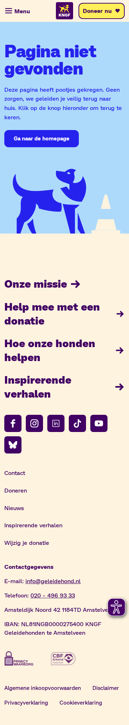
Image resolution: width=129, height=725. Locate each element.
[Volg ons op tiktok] (77, 423)
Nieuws (14, 507)
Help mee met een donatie (52, 313)
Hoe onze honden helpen (49, 350)
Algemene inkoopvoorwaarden (42, 688)
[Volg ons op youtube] (99, 423)
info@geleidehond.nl (53, 580)
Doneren (15, 490)
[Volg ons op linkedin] (55, 423)
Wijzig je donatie (26, 542)
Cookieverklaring (80, 702)
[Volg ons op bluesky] (13, 444)
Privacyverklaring (26, 702)
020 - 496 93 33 (52, 595)
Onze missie (35, 283)
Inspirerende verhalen (37, 386)
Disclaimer (105, 688)
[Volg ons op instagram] (34, 423)
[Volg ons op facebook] (13, 423)
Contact (14, 472)
